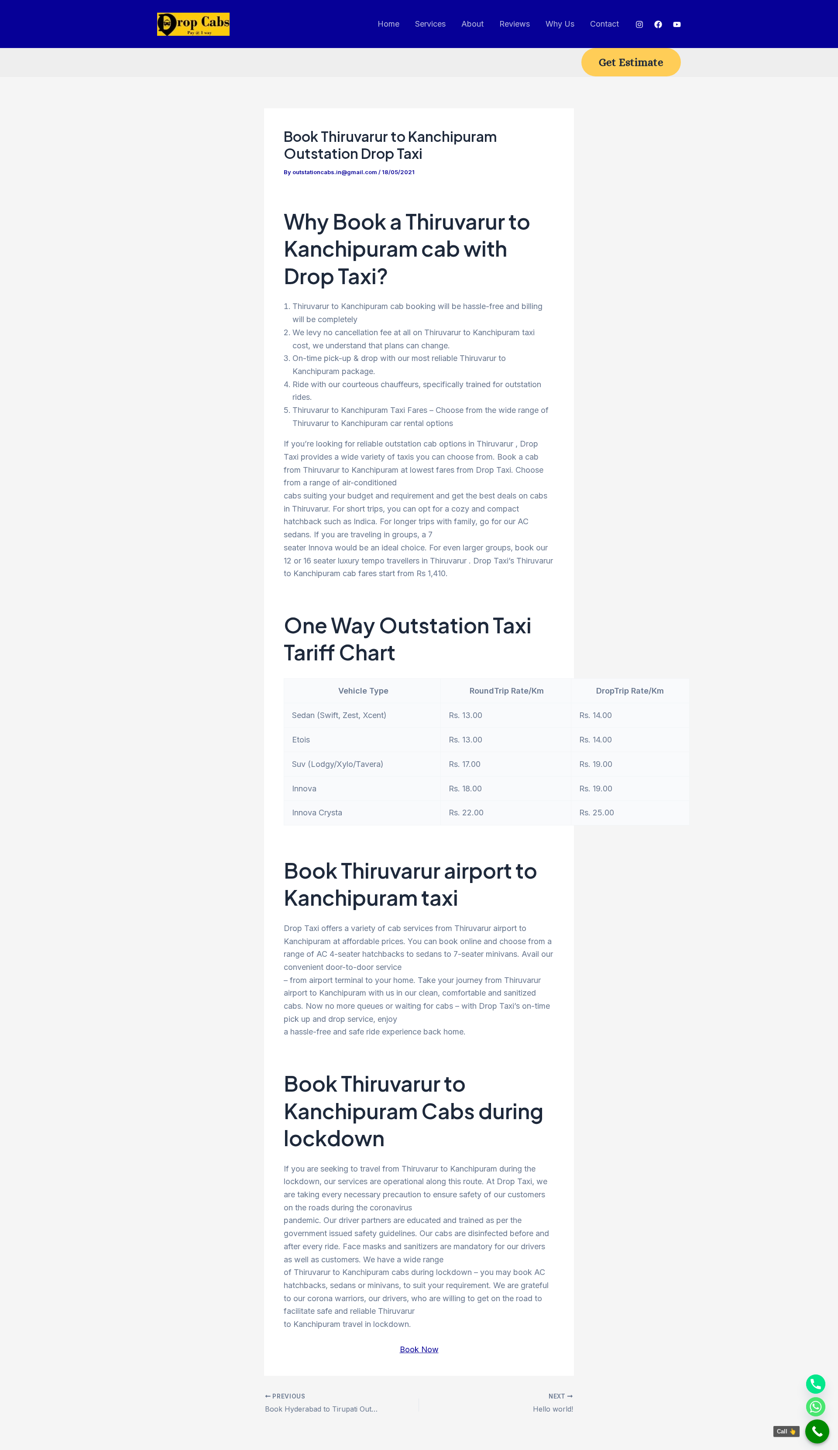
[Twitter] (677, 24)
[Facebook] (658, 24)
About (472, 23)
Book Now (419, 1349)
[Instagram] (639, 24)
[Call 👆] (817, 1431)
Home (388, 23)
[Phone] (815, 1384)
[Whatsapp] (815, 1406)
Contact (604, 23)
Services (430, 23)
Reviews (514, 23)
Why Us (560, 23)
